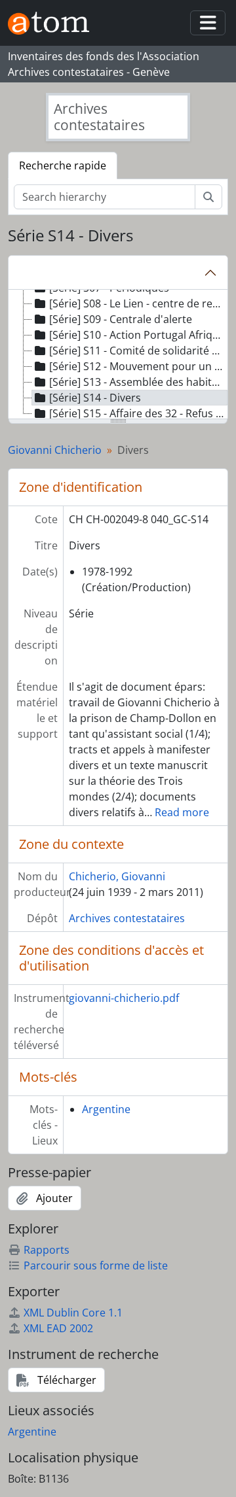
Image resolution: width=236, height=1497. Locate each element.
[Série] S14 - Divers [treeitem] (95, 397)
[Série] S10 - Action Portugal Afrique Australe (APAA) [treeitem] (138, 335)
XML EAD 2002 (58, 1328)
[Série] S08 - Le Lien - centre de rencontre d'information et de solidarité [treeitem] (138, 303)
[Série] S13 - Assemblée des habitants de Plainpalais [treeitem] (138, 382)
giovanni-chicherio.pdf (124, 998)
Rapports (46, 1250)
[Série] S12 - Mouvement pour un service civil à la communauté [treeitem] (138, 366)
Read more (182, 812)
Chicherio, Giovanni (117, 876)
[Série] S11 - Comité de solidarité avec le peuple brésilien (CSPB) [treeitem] (138, 350)
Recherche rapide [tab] (62, 165)
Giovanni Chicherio (55, 450)
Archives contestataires (127, 918)
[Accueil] (54, 23)
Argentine (106, 1109)
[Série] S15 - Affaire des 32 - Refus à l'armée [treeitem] (138, 413)
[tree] (118, 355)
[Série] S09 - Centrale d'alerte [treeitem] (120, 319)
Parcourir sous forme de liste (96, 1265)
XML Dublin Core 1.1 (73, 1312)
